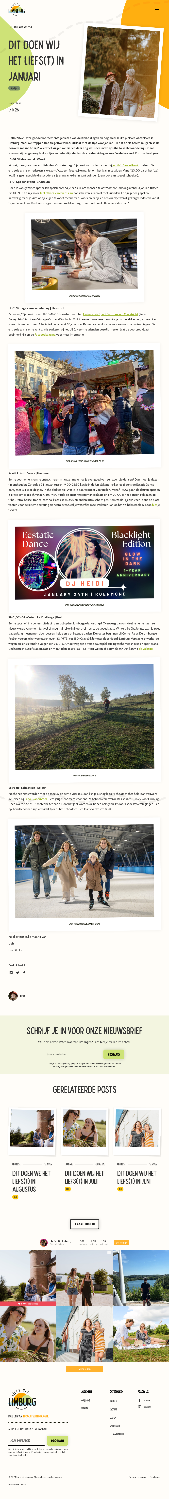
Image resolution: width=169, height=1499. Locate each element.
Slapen (113, 1417)
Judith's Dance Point (126, 165)
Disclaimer (155, 1477)
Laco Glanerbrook (36, 799)
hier (154, 505)
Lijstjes (113, 1401)
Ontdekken (115, 1425)
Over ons (85, 1400)
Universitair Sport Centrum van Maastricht (110, 314)
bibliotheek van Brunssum (57, 193)
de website (146, 649)
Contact (85, 1408)
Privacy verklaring (137, 1477)
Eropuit (113, 1409)
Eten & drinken (117, 1434)
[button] (157, 9)
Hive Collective (21, 1484)
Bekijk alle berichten (85, 1224)
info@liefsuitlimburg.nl (36, 1416)
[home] (16, 9)
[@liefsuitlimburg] (43, 1242)
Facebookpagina (45, 334)
